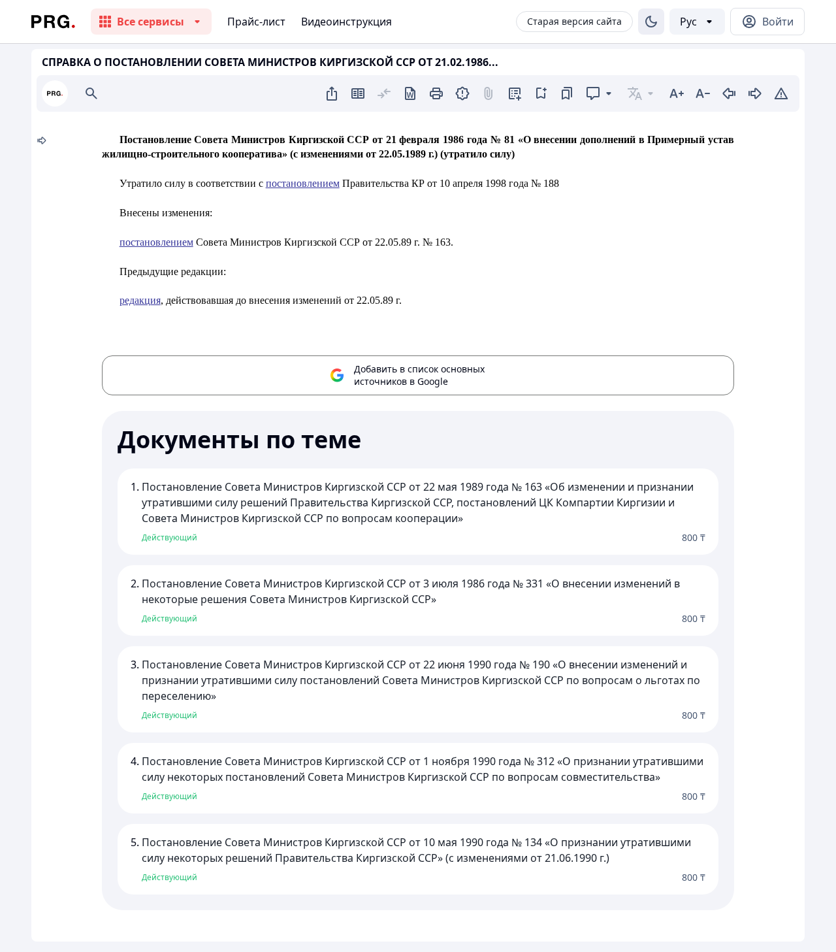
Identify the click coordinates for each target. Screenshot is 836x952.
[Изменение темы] (651, 21)
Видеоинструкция (346, 21)
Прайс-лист (256, 21)
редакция (140, 300)
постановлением (303, 183)
